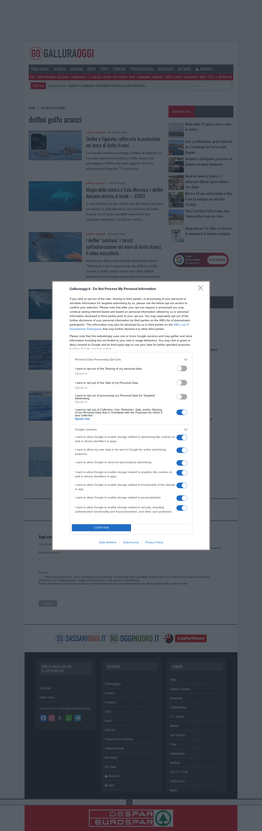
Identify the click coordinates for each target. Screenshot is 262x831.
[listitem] (131, 359)
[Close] (202, 289)
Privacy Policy (154, 542)
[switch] (181, 368)
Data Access (131, 542)
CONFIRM (101, 527)
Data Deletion (108, 542)
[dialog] (131, 415)
